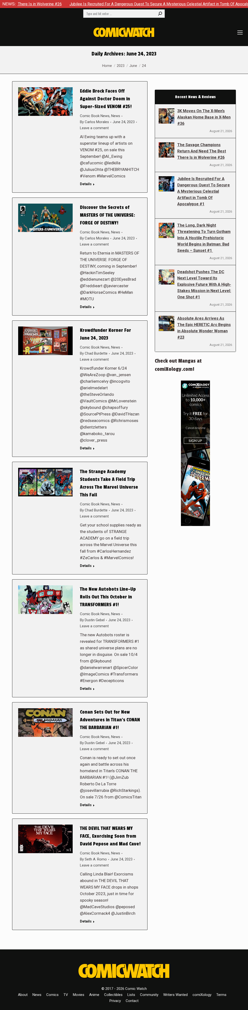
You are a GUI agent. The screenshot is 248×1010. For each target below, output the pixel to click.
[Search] (160, 13)
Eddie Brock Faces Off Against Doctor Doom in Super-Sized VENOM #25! (106, 99)
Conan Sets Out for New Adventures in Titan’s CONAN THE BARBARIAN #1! (110, 720)
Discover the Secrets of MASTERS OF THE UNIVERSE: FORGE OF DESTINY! (107, 215)
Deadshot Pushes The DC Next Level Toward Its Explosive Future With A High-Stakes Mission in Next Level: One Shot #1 (204, 284)
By (94, 122)
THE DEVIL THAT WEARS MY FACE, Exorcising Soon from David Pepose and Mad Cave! (110, 836)
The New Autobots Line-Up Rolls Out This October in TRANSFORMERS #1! (108, 597)
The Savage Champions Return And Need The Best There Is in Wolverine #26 (201, 151)
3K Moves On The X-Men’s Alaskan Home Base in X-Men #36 (204, 117)
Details (86, 184)
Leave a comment (94, 128)
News (115, 116)
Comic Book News (94, 116)
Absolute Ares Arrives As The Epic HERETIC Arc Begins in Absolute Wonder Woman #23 (204, 328)
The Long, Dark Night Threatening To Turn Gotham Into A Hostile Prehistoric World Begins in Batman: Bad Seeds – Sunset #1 (204, 238)
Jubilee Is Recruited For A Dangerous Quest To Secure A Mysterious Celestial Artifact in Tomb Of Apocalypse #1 (136, 4)
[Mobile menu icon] (240, 32)
